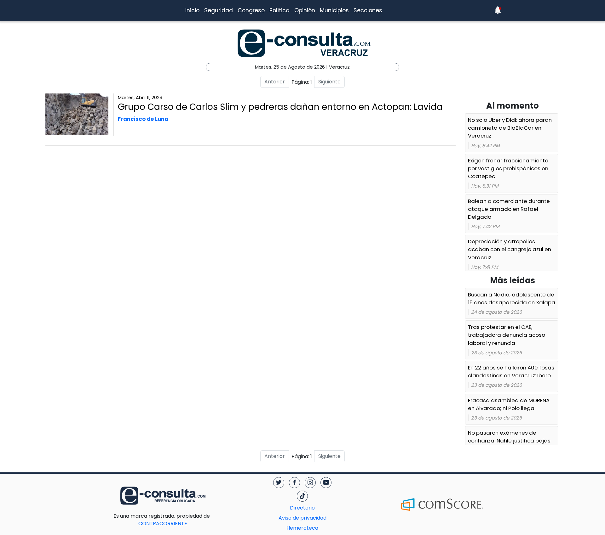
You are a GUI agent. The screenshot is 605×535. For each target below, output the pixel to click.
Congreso (251, 10)
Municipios (334, 10)
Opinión (304, 10)
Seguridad (218, 10)
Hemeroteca (302, 528)
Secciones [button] (368, 10)
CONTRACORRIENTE (175, 519)
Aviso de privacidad (302, 517)
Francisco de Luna (143, 119)
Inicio (192, 10)
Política (279, 10)
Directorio (302, 507)
